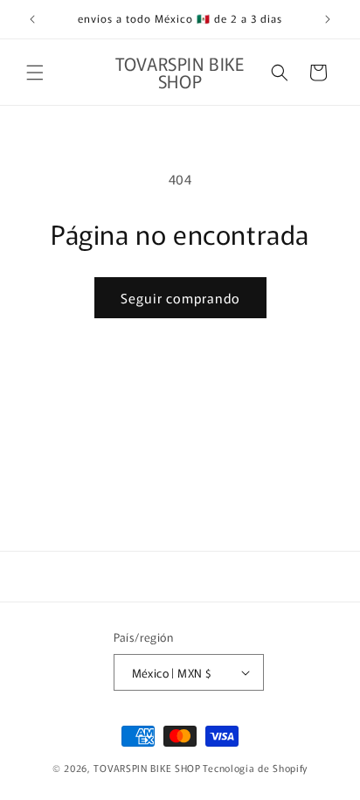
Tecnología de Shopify (255, 768)
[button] (35, 72)
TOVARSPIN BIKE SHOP (146, 768)
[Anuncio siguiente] (327, 19)
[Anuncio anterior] (32, 19)
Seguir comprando (180, 298)
